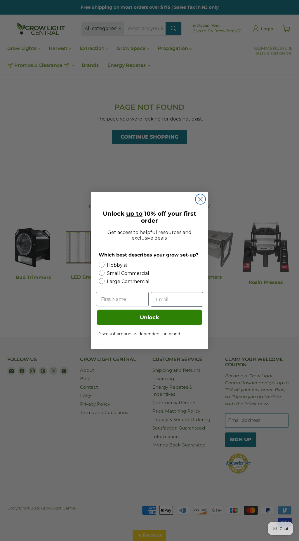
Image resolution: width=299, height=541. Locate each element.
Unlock (149, 317)
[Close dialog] (200, 199)
